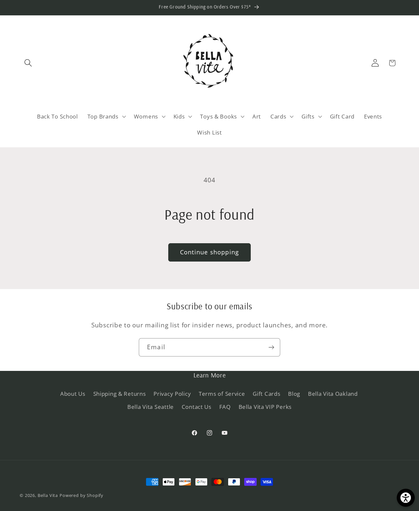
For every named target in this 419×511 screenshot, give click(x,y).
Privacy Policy (172, 393)
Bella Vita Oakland (333, 393)
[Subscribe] (271, 347)
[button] (28, 63)
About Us (72, 393)
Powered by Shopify (81, 495)
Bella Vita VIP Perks (265, 407)
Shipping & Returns (119, 393)
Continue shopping (209, 252)
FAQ (225, 407)
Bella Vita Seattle (150, 407)
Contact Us (196, 407)
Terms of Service (222, 393)
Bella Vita (48, 495)
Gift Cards (266, 393)
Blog (294, 393)
